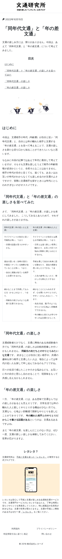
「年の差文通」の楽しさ (17, 87)
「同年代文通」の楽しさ (17, 81)
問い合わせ (47, 534)
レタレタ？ (31, 451)
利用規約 (16, 528)
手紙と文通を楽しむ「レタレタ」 (31, 457)
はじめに (9, 64)
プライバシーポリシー (46, 528)
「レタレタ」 (27, 512)
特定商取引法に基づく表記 (15, 534)
